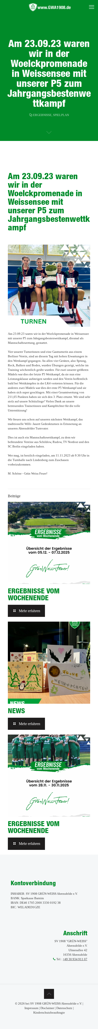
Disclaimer (47, 1008)
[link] (49, 286)
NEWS (16, 710)
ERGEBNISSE (42, 115)
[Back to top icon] (49, 994)
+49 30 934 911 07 (75, 959)
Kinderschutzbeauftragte (49, 1012)
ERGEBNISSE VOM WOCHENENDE (33, 594)
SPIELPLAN (61, 115)
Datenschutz (64, 1008)
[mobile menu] (92, 7)
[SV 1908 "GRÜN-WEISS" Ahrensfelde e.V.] (51, 7)
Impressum (31, 1008)
